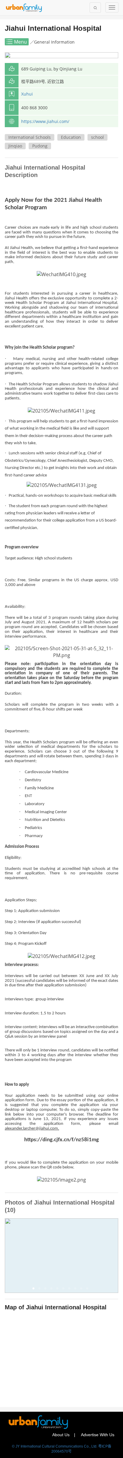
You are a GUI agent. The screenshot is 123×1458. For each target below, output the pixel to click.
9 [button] (82, 1290)
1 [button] (35, 1290)
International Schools (29, 137)
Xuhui (27, 94)
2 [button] (41, 1290)
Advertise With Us (97, 1434)
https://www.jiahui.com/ (45, 121)
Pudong (39, 146)
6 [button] (64, 1290)
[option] (61, 1255)
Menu (20, 42)
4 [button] (53, 1290)
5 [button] (58, 1290)
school (97, 137)
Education (71, 137)
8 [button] (76, 1290)
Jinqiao (15, 146)
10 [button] (88, 1290)
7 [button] (70, 1290)
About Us (61, 1434)
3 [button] (47, 1290)
